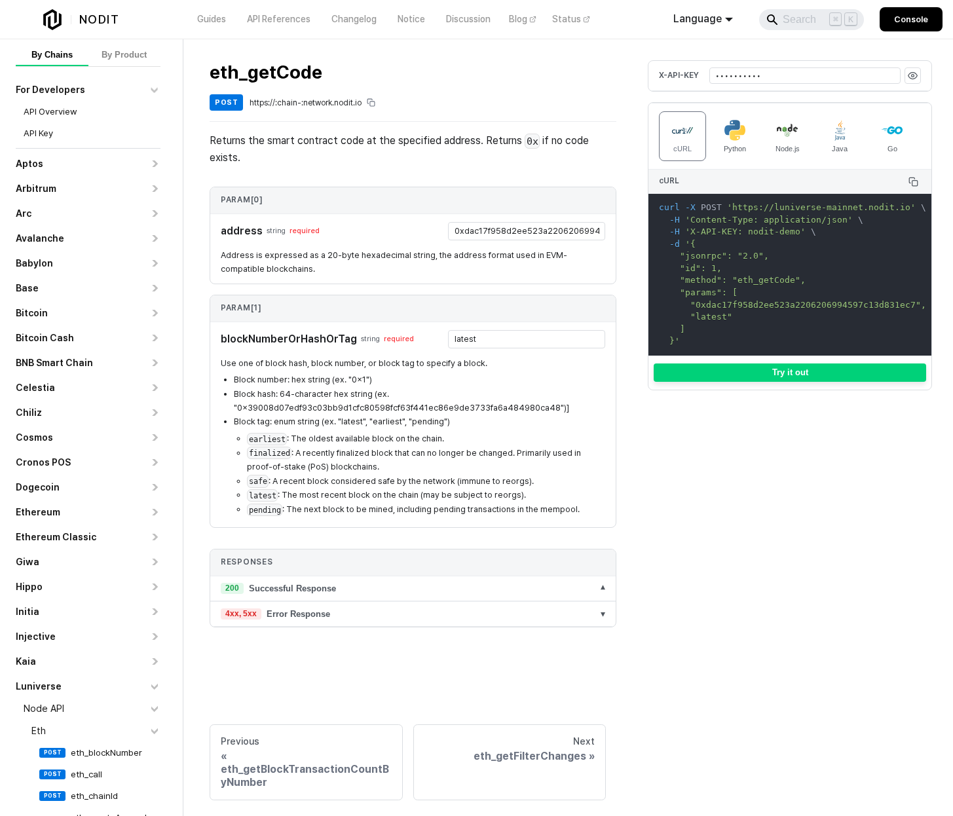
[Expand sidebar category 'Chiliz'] (154, 412)
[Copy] (913, 181)
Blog (518, 19)
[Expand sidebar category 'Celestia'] (154, 388)
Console (911, 19)
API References (278, 19)
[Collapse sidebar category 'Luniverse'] (154, 686)
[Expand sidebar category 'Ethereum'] (154, 512)
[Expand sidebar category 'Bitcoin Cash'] (154, 338)
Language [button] (697, 18)
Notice (411, 19)
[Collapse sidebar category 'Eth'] (154, 731)
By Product (124, 55)
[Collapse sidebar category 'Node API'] (154, 708)
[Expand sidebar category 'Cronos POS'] (154, 462)
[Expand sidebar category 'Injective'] (154, 636)
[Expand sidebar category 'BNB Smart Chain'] (154, 363)
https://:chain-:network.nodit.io (306, 102)
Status (566, 19)
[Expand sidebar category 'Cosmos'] (154, 437)
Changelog (354, 19)
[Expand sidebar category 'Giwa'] (154, 562)
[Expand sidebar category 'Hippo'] (154, 587)
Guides (211, 19)
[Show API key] (913, 75)
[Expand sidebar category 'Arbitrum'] (154, 188)
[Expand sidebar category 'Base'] (154, 288)
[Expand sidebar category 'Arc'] (154, 213)
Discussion (468, 19)
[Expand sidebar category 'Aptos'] (154, 164)
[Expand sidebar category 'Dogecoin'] (154, 487)
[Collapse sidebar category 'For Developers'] (154, 90)
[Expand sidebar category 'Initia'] (154, 611)
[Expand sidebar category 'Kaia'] (154, 661)
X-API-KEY (679, 75)
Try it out (790, 372)
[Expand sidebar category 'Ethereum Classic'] (154, 537)
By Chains (52, 55)
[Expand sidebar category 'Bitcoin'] (154, 313)
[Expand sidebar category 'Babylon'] (154, 263)
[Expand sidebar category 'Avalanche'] (154, 238)
